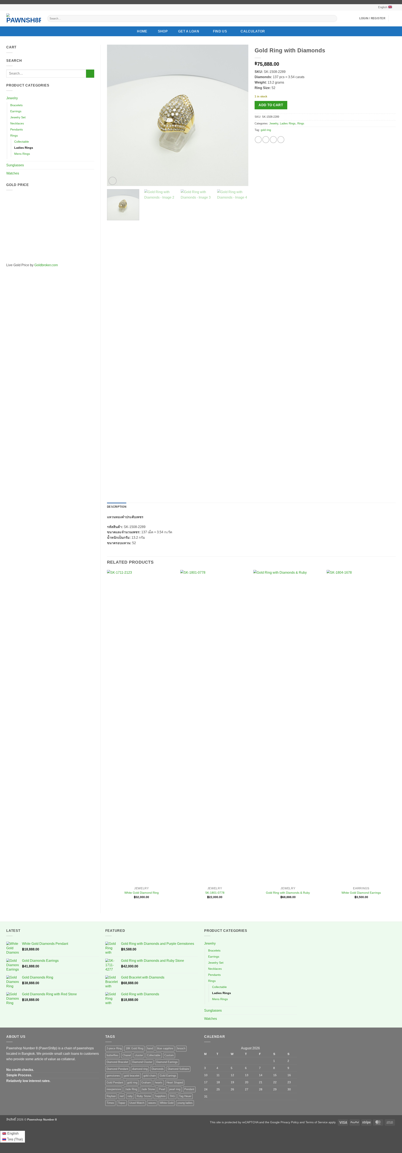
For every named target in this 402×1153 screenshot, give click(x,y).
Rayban (111, 1096)
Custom (169, 1055)
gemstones (113, 1075)
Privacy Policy (290, 1122)
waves (152, 1102)
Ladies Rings (23, 147)
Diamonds (158, 1068)
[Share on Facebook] (258, 139)
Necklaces (17, 123)
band (150, 1048)
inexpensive (114, 1089)
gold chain (149, 1075)
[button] (372, 18)
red (122, 1096)
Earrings (15, 111)
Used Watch (136, 1102)
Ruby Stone (144, 1096)
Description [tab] (116, 506)
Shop (163, 31)
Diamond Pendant (117, 1068)
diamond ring (140, 1068)
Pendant (189, 1089)
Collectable (21, 141)
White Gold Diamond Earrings (361, 892)
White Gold (166, 1102)
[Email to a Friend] (273, 139)
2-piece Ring (114, 1048)
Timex (110, 1102)
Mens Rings (22, 153)
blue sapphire (165, 1048)
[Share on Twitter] (265, 139)
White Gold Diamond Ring (141, 892)
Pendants (16, 129)
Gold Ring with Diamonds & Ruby (288, 892)
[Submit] (333, 18)
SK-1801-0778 (214, 892)
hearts (158, 1082)
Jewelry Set (18, 117)
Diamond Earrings (167, 1062)
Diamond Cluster (142, 1062)
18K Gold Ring (134, 1048)
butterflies (113, 1055)
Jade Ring (131, 1089)
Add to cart (271, 105)
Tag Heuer (185, 1096)
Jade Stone (148, 1089)
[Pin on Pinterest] (280, 139)
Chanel (126, 1055)
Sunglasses (15, 165)
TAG (172, 1096)
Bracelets (16, 105)
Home (142, 31)
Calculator (253, 31)
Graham (146, 1082)
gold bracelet (131, 1075)
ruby (130, 1096)
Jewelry (12, 98)
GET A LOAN (188, 31)
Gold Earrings (168, 1075)
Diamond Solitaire (178, 1068)
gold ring (266, 130)
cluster (139, 1055)
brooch (181, 1048)
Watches (12, 173)
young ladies (185, 1102)
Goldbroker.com (46, 265)
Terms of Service (316, 1122)
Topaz (121, 1102)
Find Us (220, 31)
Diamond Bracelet (117, 1062)
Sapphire (160, 1096)
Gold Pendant (115, 1082)
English (382, 7)
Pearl (162, 1089)
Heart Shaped (174, 1082)
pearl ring (174, 1089)
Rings (14, 135)
